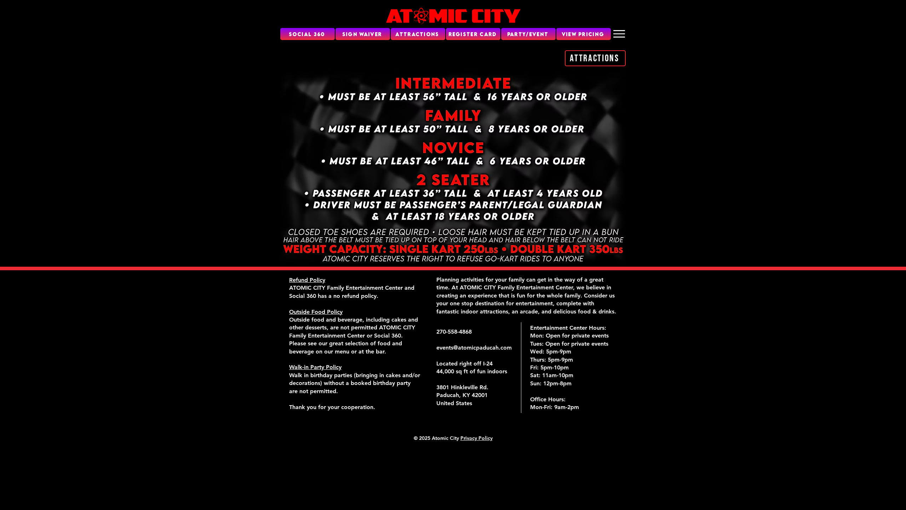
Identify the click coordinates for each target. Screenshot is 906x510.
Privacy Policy (476, 438)
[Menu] (619, 34)
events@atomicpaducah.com (474, 347)
